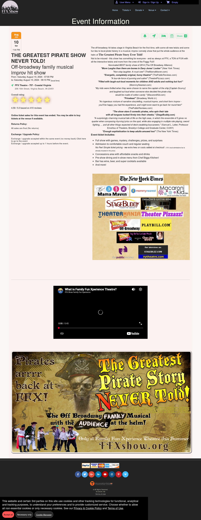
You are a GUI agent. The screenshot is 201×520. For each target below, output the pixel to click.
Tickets (125, 10)
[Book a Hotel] (164, 35)
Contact (164, 10)
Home (115, 10)
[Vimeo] (125, 474)
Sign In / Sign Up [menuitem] (150, 2)
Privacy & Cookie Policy (88, 508)
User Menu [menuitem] (124, 2)
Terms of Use (100, 494)
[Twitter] (84, 474)
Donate (139, 10)
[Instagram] (111, 474)
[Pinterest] (118, 474)
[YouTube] (105, 474)
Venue (151, 10)
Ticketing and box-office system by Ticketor (101, 484)
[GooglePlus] (91, 474)
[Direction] (154, 35)
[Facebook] (78, 474)
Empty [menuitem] (173, 2)
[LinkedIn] (98, 474)
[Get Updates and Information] (144, 35)
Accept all (8, 514)
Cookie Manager (44, 514)
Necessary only (24, 514)
